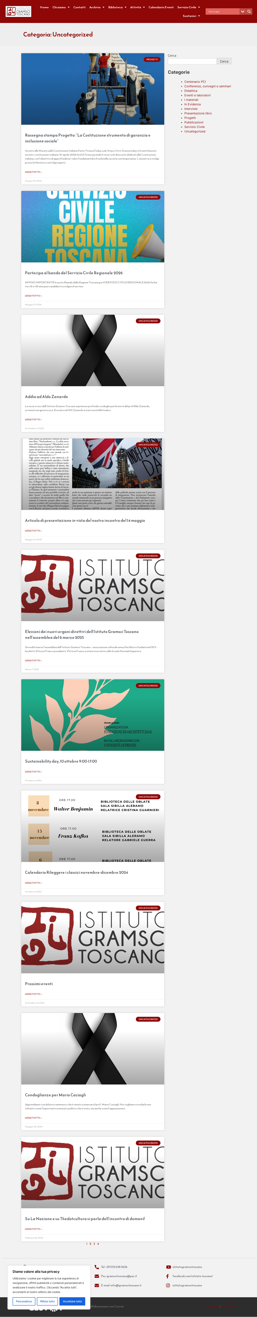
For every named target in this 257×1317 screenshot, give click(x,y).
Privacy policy (212, 1306)
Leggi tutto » (33, 172)
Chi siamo (59, 7)
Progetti (190, 118)
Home (44, 7)
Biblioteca (115, 7)
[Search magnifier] (249, 11)
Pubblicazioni (193, 122)
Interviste (191, 109)
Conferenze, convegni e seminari (207, 86)
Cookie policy (228, 1306)
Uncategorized (194, 131)
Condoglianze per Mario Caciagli (55, 1095)
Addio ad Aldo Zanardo (46, 397)
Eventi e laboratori (197, 95)
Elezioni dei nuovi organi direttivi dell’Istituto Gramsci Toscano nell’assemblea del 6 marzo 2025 (82, 635)
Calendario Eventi (161, 7)
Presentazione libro (198, 113)
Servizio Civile (186, 7)
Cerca (172, 55)
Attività (135, 7)
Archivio (95, 7)
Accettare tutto (72, 1301)
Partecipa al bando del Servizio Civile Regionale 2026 (74, 273)
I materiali (191, 100)
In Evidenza (192, 104)
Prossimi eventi (39, 984)
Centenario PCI (195, 82)
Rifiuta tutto (47, 1301)
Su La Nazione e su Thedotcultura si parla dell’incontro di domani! (85, 1219)
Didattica (190, 91)
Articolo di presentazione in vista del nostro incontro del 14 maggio (85, 520)
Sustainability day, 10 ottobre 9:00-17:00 (61, 761)
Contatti (79, 7)
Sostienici (189, 16)
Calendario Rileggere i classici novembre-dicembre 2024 (76, 872)
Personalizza (24, 1301)
